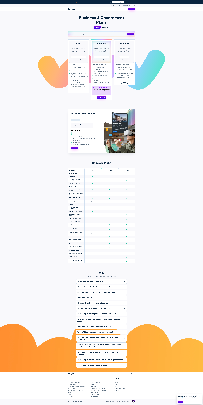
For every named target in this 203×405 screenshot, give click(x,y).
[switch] (75, 120)
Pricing (107, 9)
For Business (89, 9)
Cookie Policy (184, 397)
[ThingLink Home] (71, 9)
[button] (101, 281)
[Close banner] (201, 2)
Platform (115, 9)
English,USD (115, 5)
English (134, 373)
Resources (122, 9)
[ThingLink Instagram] (68, 401)
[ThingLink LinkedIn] (76, 401)
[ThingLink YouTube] (81, 401)
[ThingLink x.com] (71, 401)
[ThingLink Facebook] (79, 401)
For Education (99, 9)
